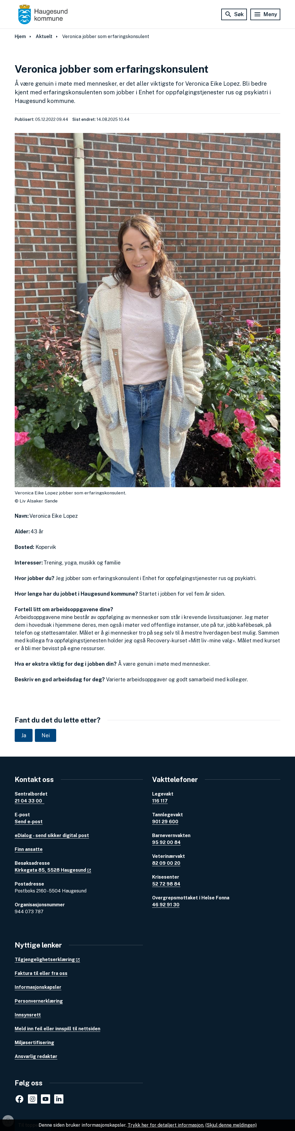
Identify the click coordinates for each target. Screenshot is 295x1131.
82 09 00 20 (166, 863)
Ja (23, 735)
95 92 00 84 (166, 842)
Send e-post (29, 821)
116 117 (160, 801)
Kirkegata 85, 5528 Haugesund (50, 870)
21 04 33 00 (29, 801)
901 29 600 (165, 821)
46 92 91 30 (165, 904)
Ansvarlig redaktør (36, 1056)
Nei (45, 735)
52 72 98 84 (166, 884)
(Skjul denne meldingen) (231, 1125)
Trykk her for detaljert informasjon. (166, 1125)
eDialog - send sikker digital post (52, 835)
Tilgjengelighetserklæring (45, 959)
